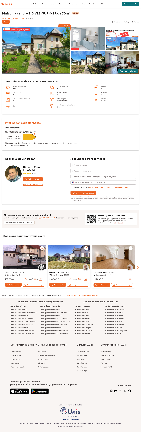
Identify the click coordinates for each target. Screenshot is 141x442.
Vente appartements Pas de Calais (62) (53, 325)
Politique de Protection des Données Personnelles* (109, 187)
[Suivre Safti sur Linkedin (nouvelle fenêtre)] (115, 391)
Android (120, 223)
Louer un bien (15, 363)
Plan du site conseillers (37, 423)
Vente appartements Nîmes (114, 313)
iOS (115, 223)
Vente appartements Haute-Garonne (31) (54, 334)
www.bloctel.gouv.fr (76, 200)
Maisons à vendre (8, 295)
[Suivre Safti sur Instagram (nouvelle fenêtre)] (111, 391)
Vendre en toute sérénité (46, 355)
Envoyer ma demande (84, 193)
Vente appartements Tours (114, 316)
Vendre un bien (16, 355)
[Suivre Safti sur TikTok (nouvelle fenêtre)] (129, 391)
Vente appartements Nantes (114, 325)
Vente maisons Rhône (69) (19, 316)
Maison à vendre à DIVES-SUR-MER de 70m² (82, 295)
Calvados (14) (23, 295)
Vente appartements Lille (113, 334)
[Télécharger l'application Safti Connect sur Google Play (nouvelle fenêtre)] (40, 391)
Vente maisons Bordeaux (83, 331)
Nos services (42, 351)
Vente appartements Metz (113, 328)
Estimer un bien (16, 359)
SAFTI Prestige (82, 371)
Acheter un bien (16, 351)
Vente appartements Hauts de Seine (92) (54, 319)
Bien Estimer (81, 359)
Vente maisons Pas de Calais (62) (21, 325)
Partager (127, 22)
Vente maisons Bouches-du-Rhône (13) (23, 313)
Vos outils (104, 363)
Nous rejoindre (106, 351)
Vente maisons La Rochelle (84, 325)
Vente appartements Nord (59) (50, 310)
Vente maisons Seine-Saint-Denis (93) (23, 322)
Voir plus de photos (128, 71)
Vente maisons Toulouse (83, 319)
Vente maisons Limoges (83, 328)
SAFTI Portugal (82, 367)
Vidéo (6, 22)
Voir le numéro (34, 179)
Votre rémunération (107, 355)
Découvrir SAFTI (106, 367)
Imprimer (117, 22)
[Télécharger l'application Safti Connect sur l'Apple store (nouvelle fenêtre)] (19, 391)
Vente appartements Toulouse (115, 319)
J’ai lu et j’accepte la (101, 187)
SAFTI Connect (43, 359)
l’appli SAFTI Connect (46, 218)
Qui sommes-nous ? (83, 351)
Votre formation (106, 359)
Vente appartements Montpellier (116, 331)
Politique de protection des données (73, 423)
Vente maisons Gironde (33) (19, 328)
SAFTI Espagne (82, 363)
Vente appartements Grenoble (115, 310)
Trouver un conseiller (18, 367)
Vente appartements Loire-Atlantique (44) (54, 331)
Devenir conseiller (130, 4)
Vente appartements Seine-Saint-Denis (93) (55, 322)
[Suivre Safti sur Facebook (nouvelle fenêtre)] (120, 391)
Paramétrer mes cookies (112, 423)
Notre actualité (82, 355)
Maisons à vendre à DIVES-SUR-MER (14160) (47, 295)
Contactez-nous (43, 367)
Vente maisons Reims (82, 310)
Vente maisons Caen (82, 316)
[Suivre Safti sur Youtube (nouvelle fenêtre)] (124, 391)
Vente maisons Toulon (82, 334)
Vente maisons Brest (82, 322)
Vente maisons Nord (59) (18, 310)
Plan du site (24, 423)
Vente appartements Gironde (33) (51, 328)
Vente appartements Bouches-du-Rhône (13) (55, 313)
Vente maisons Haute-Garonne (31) (22, 334)
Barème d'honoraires (95, 423)
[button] (24, 257)
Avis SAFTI (41, 363)
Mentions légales (53, 423)
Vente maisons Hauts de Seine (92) (22, 319)
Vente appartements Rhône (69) (51, 316)
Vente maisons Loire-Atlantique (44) (22, 331)
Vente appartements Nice (113, 322)
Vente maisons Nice (81, 313)
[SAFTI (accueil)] (7, 4)
